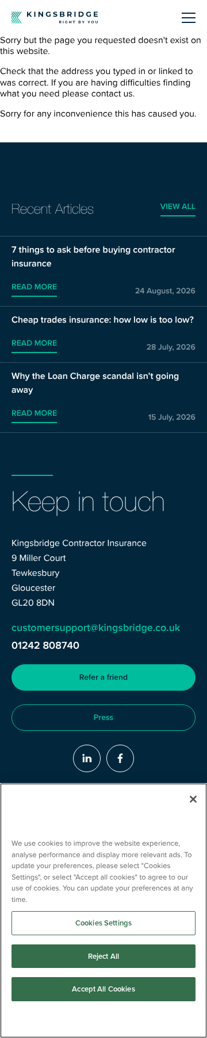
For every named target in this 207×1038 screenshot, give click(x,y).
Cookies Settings (103, 922)
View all (177, 206)
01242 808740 (45, 645)
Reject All (103, 956)
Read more (34, 287)
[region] (103, 910)
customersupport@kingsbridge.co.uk (96, 628)
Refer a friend (103, 677)
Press (103, 717)
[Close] (193, 799)
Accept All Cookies (103, 988)
